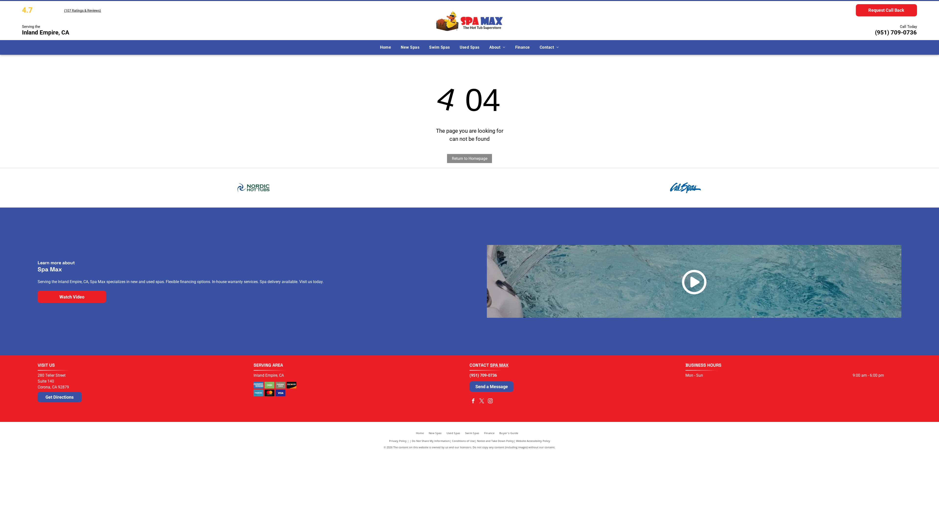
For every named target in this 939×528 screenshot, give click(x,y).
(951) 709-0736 (896, 32)
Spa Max (499, 365)
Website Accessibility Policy (533, 441)
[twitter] (481, 401)
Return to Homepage (469, 158)
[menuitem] (385, 47)
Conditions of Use (463, 441)
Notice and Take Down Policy (495, 441)
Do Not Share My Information (431, 441)
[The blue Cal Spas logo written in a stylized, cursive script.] (685, 187)
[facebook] (473, 401)
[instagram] (490, 401)
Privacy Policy (398, 441)
